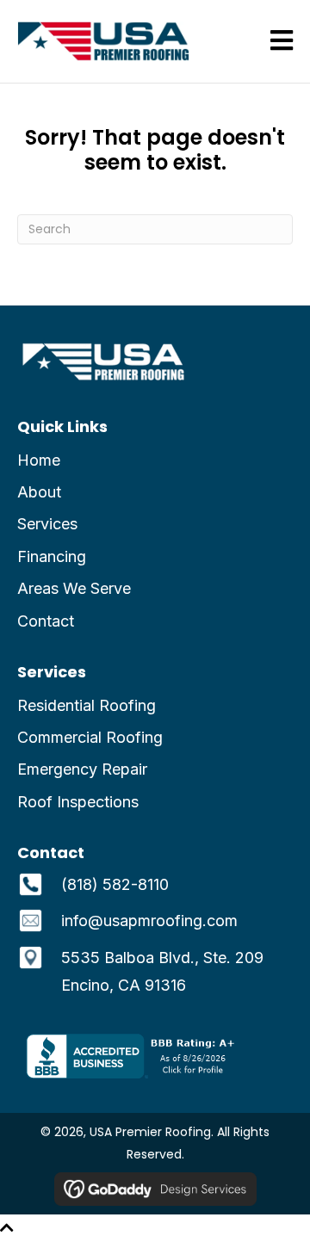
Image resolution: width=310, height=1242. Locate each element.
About (39, 492)
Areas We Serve (74, 588)
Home (38, 460)
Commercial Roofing (90, 737)
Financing (51, 556)
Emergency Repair (82, 769)
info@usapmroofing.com (149, 920)
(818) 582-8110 (115, 884)
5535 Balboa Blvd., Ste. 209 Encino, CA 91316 (162, 971)
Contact (45, 621)
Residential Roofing (86, 705)
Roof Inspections (78, 802)
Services (47, 524)
